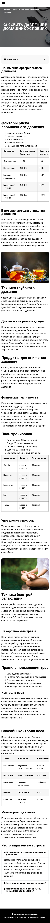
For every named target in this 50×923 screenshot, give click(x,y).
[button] (45, 59)
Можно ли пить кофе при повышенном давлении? (26, 853)
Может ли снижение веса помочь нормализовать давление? (23, 889)
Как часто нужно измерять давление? (26, 883)
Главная (6, 9)
